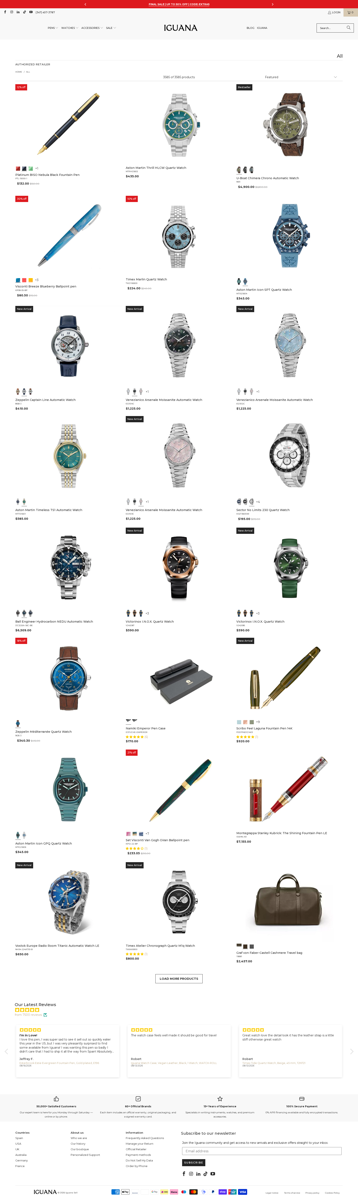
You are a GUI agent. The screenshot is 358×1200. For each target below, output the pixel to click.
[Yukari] (134, 721)
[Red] (18, 168)
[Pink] (141, 391)
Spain (19, 1138)
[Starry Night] (134, 833)
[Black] (24, 168)
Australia (21, 1154)
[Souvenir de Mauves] (128, 833)
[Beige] (18, 391)
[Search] (348, 28)
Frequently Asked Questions (145, 1138)
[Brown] (239, 946)
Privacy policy (312, 1192)
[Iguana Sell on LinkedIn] (18, 12)
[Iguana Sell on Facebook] (5, 12)
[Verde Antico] (251, 721)
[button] (53, 28)
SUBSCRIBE (193, 1162)
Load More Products (179, 979)
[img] (181, 1010)
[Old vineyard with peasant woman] (141, 833)
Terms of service (292, 1192)
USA (18, 1143)
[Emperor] (128, 721)
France (20, 1166)
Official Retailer (136, 1149)
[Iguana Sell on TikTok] (24, 12)
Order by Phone (137, 1166)
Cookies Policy (332, 1192)
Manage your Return (139, 1143)
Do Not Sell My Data (139, 1160)
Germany (21, 1160)
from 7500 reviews (28, 1015)
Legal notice (272, 1192)
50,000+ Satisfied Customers (56, 1106)
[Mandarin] (30, 279)
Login (336, 12)
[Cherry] (24, 279)
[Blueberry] (18, 279)
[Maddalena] (245, 721)
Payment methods (138, 1154)
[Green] (30, 168)
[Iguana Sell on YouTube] (31, 12)
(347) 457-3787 (45, 12)
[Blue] (251, 170)
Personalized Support (85, 1154)
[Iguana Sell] (180, 28)
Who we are (79, 1138)
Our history (78, 1143)
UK (17, 1149)
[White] (24, 391)
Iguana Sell (71, 1192)
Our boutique (80, 1149)
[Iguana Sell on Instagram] (11, 12)
